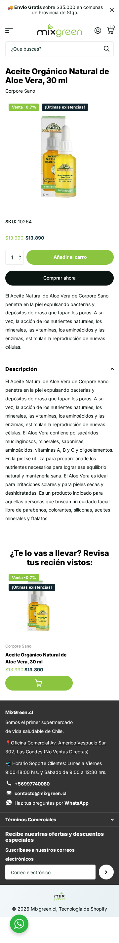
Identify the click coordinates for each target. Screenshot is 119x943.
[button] (21, 252)
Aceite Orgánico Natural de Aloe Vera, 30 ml (35, 658)
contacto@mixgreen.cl (40, 793)
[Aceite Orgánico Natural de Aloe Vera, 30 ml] (39, 604)
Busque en (106, 48)
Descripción (21, 369)
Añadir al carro (70, 257)
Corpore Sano (20, 91)
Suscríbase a (106, 872)
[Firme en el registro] (97, 30)
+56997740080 (32, 783)
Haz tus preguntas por (52, 803)
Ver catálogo (9, 30)
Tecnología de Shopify (83, 909)
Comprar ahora (59, 278)
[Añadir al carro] (39, 683)
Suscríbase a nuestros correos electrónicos (40, 854)
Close (111, 10)
